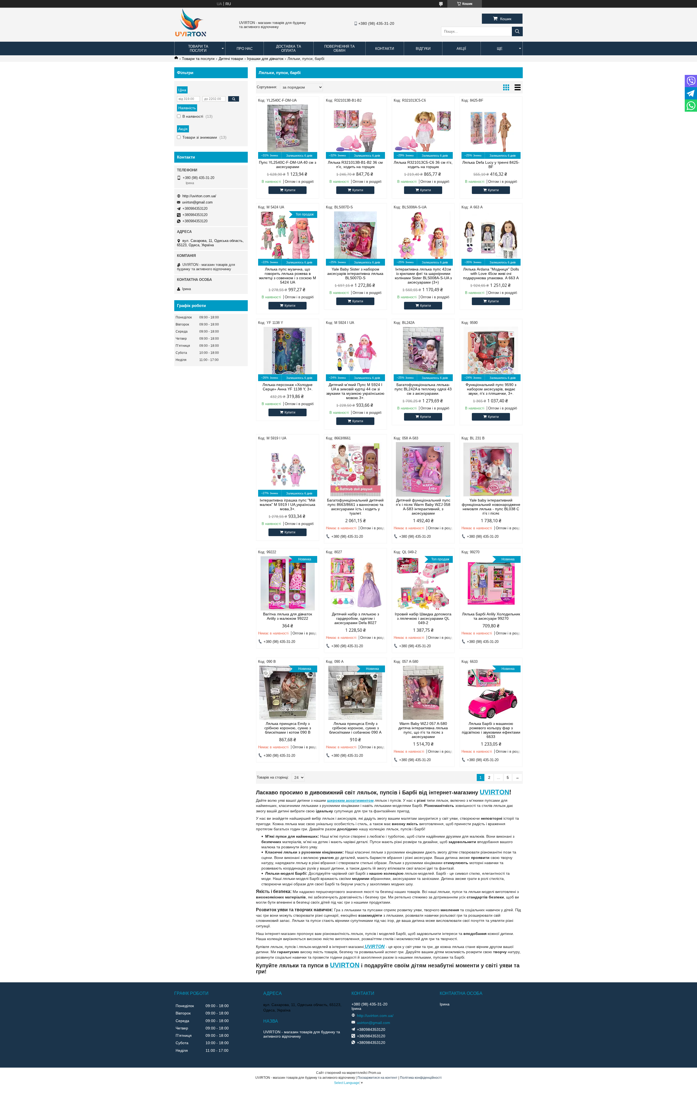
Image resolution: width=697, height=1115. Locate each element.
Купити (290, 190)
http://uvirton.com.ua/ (199, 196)
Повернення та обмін (339, 48)
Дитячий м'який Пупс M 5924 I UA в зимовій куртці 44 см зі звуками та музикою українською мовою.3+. (355, 391)
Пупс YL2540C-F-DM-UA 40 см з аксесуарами (287, 164)
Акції (461, 49)
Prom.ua (374, 1073)
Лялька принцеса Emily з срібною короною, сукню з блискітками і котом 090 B (287, 727)
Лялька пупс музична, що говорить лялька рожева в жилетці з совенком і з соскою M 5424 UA (287, 275)
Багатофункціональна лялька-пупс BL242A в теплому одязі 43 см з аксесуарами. (423, 389)
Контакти (384, 49)
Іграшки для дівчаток (265, 58)
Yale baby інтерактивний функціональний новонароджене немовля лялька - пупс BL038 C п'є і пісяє (491, 506)
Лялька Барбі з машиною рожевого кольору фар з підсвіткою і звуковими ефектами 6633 (491, 730)
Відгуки (423, 49)
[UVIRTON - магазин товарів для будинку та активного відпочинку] (190, 39)
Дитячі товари (231, 58)
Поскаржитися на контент (377, 1078)
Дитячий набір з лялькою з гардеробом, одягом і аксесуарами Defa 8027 (355, 618)
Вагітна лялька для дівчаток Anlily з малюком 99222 (287, 616)
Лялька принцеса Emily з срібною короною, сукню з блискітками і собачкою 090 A (355, 727)
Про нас (245, 49)
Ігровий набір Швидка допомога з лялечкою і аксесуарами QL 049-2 (423, 618)
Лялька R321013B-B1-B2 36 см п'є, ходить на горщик (355, 164)
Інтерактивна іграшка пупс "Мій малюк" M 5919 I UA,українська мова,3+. (287, 504)
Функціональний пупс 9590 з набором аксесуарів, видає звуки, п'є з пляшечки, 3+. (491, 389)
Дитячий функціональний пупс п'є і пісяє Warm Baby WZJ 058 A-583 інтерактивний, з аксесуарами (423, 506)
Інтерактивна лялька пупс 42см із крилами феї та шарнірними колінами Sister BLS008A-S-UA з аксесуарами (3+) (423, 275)
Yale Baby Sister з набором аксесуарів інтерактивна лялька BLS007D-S (355, 273)
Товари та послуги (198, 48)
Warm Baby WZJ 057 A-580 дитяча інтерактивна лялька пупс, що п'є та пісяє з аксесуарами (423, 730)
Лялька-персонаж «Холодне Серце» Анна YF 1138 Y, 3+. (287, 386)
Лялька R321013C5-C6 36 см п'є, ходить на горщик (423, 164)
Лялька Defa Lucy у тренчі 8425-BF (490, 164)
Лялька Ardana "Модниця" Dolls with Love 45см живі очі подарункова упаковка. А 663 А (491, 273)
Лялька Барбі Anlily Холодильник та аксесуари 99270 (491, 616)
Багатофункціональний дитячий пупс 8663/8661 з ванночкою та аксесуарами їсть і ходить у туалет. (355, 506)
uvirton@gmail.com (197, 202)
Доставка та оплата (288, 48)
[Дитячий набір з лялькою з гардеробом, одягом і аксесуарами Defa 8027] (355, 583)
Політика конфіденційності (421, 1078)
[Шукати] (517, 31)
